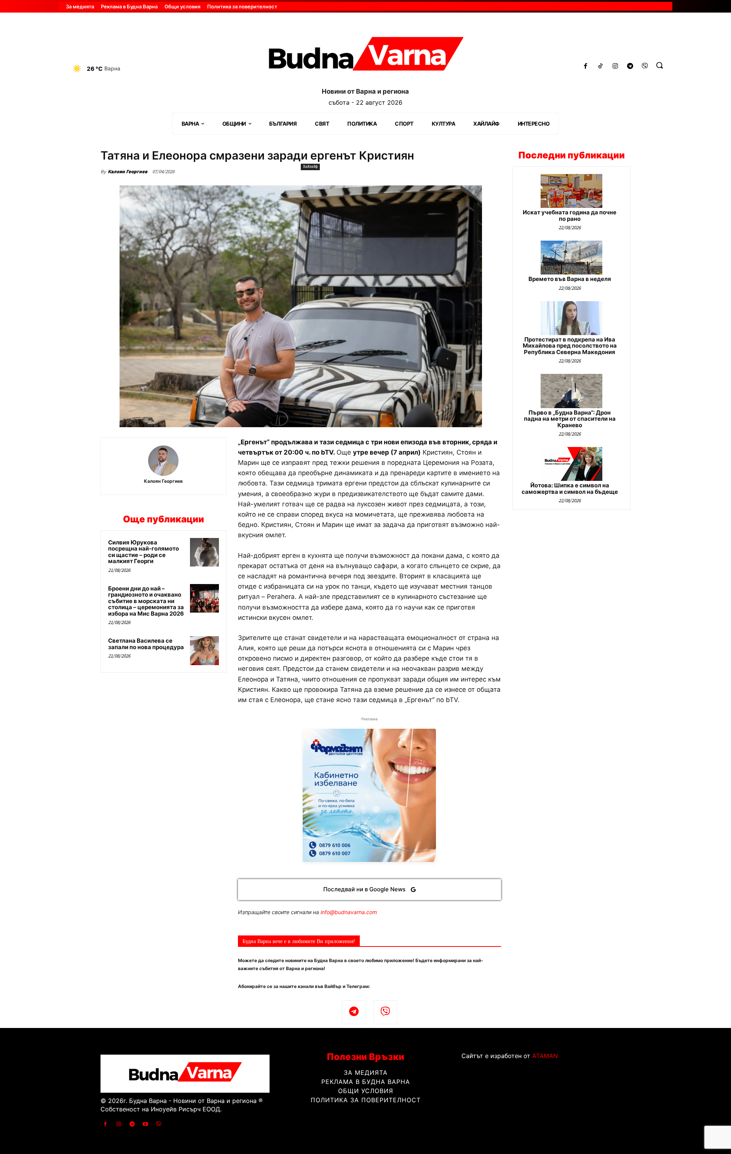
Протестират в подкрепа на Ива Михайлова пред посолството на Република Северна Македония (570, 346)
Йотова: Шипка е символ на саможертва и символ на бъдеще (570, 488)
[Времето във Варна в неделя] (571, 258)
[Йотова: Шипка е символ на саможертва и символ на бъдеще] (571, 464)
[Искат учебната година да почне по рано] (571, 191)
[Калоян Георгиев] (163, 460)
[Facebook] (585, 66)
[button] (659, 65)
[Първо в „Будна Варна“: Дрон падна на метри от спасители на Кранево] (571, 391)
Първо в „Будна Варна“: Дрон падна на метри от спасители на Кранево (570, 419)
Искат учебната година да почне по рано (569, 215)
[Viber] (644, 66)
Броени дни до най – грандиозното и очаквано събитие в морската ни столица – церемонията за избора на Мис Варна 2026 (146, 601)
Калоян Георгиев (127, 171)
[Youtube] (145, 1124)
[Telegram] (629, 66)
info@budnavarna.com (349, 912)
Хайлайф (310, 166)
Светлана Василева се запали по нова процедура (146, 644)
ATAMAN (545, 1056)
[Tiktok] (600, 66)
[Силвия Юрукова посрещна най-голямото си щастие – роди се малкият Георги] (204, 552)
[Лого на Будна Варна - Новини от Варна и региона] (365, 56)
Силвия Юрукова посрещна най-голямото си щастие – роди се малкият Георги (143, 552)
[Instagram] (615, 66)
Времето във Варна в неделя (569, 279)
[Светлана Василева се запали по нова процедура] (204, 650)
